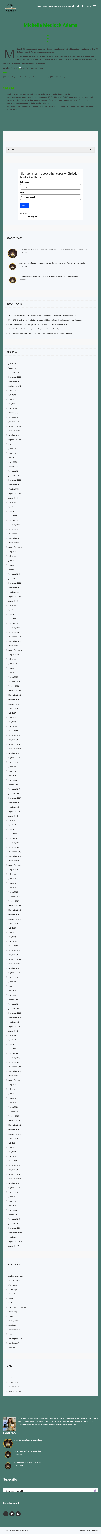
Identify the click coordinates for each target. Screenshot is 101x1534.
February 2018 (14, 789)
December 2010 (14, 1174)
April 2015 (12, 941)
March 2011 (12, 1161)
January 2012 (13, 1116)
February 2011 (14, 1165)
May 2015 (12, 937)
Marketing (12, 1312)
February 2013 (14, 1058)
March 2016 (13, 892)
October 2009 (14, 1237)
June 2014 (12, 986)
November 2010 (14, 1179)
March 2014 (13, 999)
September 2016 (14, 865)
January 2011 (13, 1170)
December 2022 (14, 534)
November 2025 (14, 381)
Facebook (20, 77)
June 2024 (12, 453)
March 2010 (13, 1214)
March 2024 (13, 466)
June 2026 (12, 368)
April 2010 (12, 1210)
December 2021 (14, 583)
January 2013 (13, 1062)
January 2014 (13, 1008)
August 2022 (13, 552)
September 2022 (15, 547)
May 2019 (12, 722)
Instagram (64, 77)
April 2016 (12, 887)
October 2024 (13, 435)
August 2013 (13, 1031)
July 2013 (12, 1035)
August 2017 (13, 816)
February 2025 (14, 417)
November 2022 (14, 538)
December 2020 (14, 637)
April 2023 (12, 516)
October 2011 (13, 1129)
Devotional (12, 1285)
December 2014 (14, 959)
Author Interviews (15, 1276)
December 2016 (14, 852)
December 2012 (14, 1067)
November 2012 (14, 1071)
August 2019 (13, 708)
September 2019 (14, 704)
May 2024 (12, 457)
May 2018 (12, 776)
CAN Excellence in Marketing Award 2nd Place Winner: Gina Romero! (36, 329)
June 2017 (12, 825)
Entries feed (13, 1382)
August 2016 (13, 870)
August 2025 (13, 390)
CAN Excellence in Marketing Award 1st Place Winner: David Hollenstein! (37, 324)
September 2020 (15, 650)
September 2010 (15, 1188)
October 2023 (13, 489)
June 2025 (12, 399)
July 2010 (12, 1197)
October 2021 (13, 592)
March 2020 (13, 677)
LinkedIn (55, 77)
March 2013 (13, 1053)
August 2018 (13, 762)
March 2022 (13, 569)
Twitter (28, 77)
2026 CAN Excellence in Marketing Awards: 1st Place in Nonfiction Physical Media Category (45, 320)
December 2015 (14, 905)
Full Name (24, 182)
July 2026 (12, 363)
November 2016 (14, 856)
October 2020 (14, 646)
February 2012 (14, 1111)
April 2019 (12, 726)
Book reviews (14, 1280)
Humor (11, 1298)
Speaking (12, 1325)
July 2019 (12, 713)
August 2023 (13, 498)
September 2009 (15, 1241)
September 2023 (15, 493)
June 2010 (12, 1201)
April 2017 (12, 834)
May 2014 (12, 991)
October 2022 (13, 543)
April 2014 (12, 995)
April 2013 (12, 1049)
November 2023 (14, 484)
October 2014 (13, 968)
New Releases (13, 1321)
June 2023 (12, 507)
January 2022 (13, 578)
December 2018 (14, 744)
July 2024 (12, 449)
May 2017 (12, 829)
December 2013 (14, 1013)
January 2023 (13, 529)
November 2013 (14, 1017)
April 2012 (12, 1102)
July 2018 (12, 767)
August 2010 (13, 1192)
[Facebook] (82, 6)
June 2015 (12, 932)
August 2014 (13, 977)
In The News (13, 1303)
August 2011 (13, 1138)
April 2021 (12, 619)
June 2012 (12, 1094)
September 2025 (15, 386)
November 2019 (14, 695)
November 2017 (14, 802)
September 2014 (14, 973)
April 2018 (12, 780)
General (11, 1294)
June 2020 (12, 664)
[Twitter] (78, 6)
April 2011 (12, 1156)
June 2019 (12, 717)
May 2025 (12, 404)
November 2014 (14, 964)
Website (7, 77)
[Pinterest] (73, 6)
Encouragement (14, 1289)
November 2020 (15, 641)
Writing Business (15, 1339)
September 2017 (14, 811)
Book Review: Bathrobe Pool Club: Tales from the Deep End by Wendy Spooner (40, 333)
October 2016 (13, 861)
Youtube (11, 1348)
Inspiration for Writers (17, 1307)
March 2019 (13, 731)
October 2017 (13, 807)
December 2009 (14, 1228)
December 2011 (14, 1120)
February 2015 (14, 950)
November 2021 (14, 587)
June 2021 (12, 610)
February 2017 (14, 843)
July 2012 (12, 1089)
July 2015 (12, 928)
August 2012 (13, 1085)
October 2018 (13, 753)
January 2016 (13, 901)
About (82, 1530)
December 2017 (14, 798)
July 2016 (12, 874)
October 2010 (13, 1183)
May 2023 (12, 511)
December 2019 (14, 690)
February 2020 (14, 681)
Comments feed (15, 1387)
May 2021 (12, 614)
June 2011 (12, 1147)
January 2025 (13, 422)
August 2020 (13, 655)
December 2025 (14, 377)
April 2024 (12, 462)
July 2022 (12, 556)
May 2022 (12, 565)
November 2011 (14, 1125)
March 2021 (13, 623)
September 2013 (14, 1026)
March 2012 (13, 1107)
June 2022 (12, 561)
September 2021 (14, 596)
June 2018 (12, 771)
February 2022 (14, 574)
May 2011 (12, 1152)
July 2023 (12, 502)
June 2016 (12, 879)
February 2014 (14, 1004)
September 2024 (15, 440)
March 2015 (13, 946)
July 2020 (12, 659)
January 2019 (13, 740)
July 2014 (12, 982)
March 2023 (13, 520)
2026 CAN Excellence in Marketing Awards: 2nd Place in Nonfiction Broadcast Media (42, 315)
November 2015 (14, 910)
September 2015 (14, 919)
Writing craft (13, 1343)
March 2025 (13, 413)
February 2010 (14, 1219)
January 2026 (13, 372)
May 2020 (12, 668)
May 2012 (12, 1098)
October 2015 (13, 914)
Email (23, 192)
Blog (13, 77)
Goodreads (45, 77)
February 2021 (14, 628)
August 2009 (13, 1246)
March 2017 (13, 838)
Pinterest (36, 77)
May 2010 (12, 1206)
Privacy (95, 1530)
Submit (25, 205)
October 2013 (13, 1022)
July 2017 (12, 820)
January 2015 (13, 955)
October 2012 (13, 1076)
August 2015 (13, 923)
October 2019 (13, 699)
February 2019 (14, 735)
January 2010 (13, 1223)
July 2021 (12, 605)
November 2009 (15, 1232)
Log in (11, 1378)
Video (10, 1334)
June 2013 (12, 1040)
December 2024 (14, 426)
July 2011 (11, 1143)
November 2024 (14, 431)
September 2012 (14, 1080)
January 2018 (13, 793)
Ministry (11, 1316)
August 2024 (13, 444)
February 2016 (14, 896)
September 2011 (14, 1134)
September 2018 (14, 758)
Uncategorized (14, 1330)
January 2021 (13, 632)
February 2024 (14, 471)
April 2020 (12, 672)
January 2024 (13, 475)
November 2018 (14, 749)
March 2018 (13, 784)
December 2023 (14, 480)
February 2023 (14, 525)
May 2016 (12, 883)
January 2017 (13, 847)
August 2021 (13, 601)
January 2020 (13, 686)
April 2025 (12, 408)
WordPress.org (14, 1391)
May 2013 (12, 1044)
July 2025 (12, 395)
